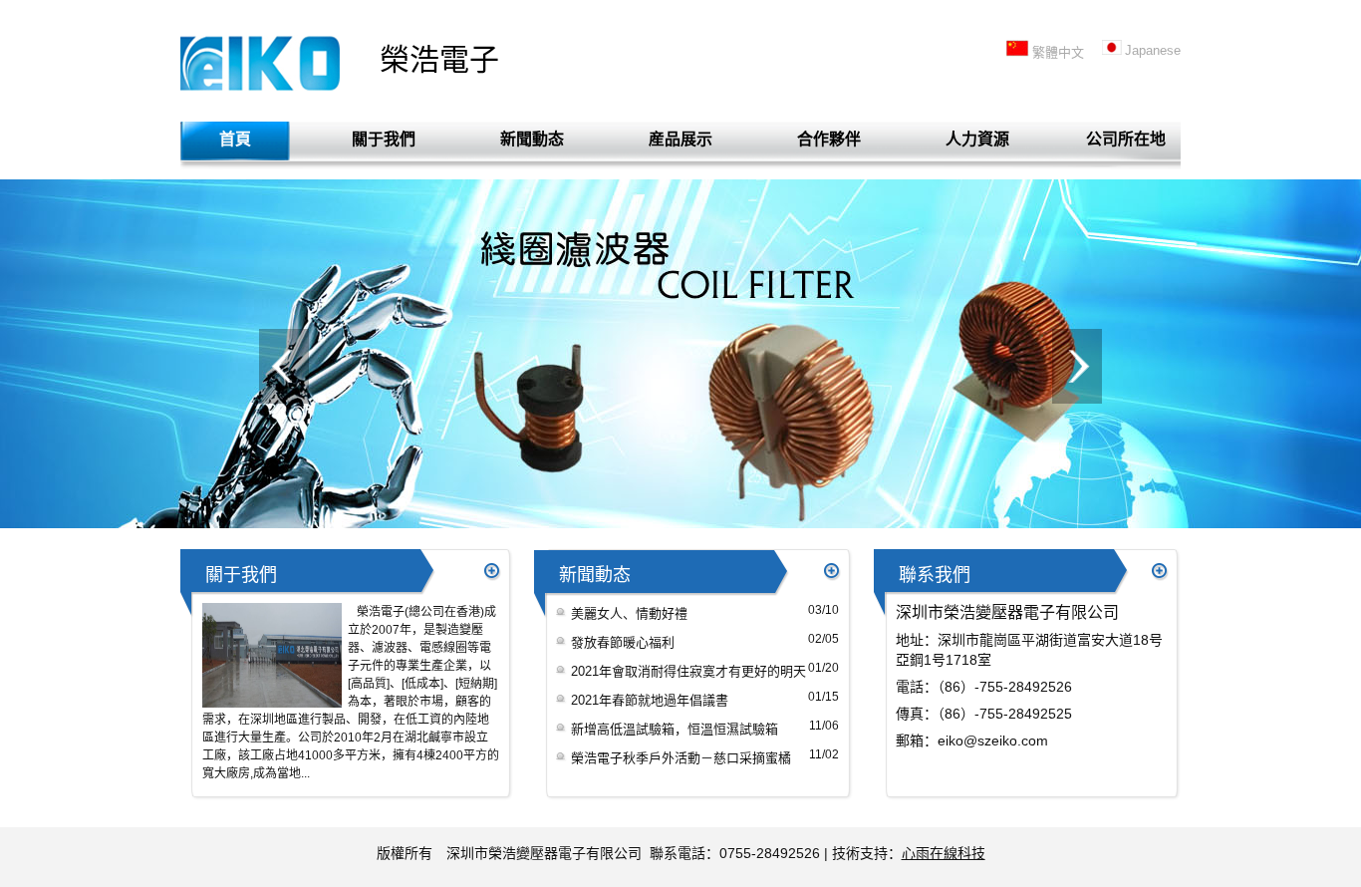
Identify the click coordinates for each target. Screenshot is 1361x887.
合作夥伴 (829, 139)
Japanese (1153, 50)
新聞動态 (532, 139)
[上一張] (284, 366)
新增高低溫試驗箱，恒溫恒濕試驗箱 (674, 729)
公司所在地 (1126, 139)
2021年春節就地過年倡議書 (649, 700)
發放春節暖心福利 (623, 642)
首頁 (235, 139)
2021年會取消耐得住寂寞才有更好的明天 (688, 671)
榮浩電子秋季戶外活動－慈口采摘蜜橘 (681, 757)
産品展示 (680, 139)
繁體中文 (1058, 52)
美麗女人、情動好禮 (629, 613)
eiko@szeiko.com (993, 740)
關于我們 (383, 139)
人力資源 (977, 139)
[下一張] (1077, 366)
